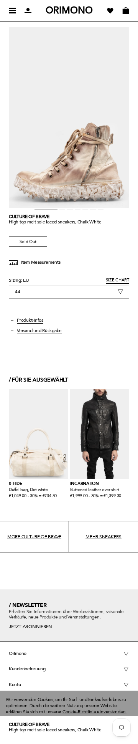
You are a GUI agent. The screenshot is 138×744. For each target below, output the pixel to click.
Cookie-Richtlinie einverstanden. (94, 712)
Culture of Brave (29, 216)
